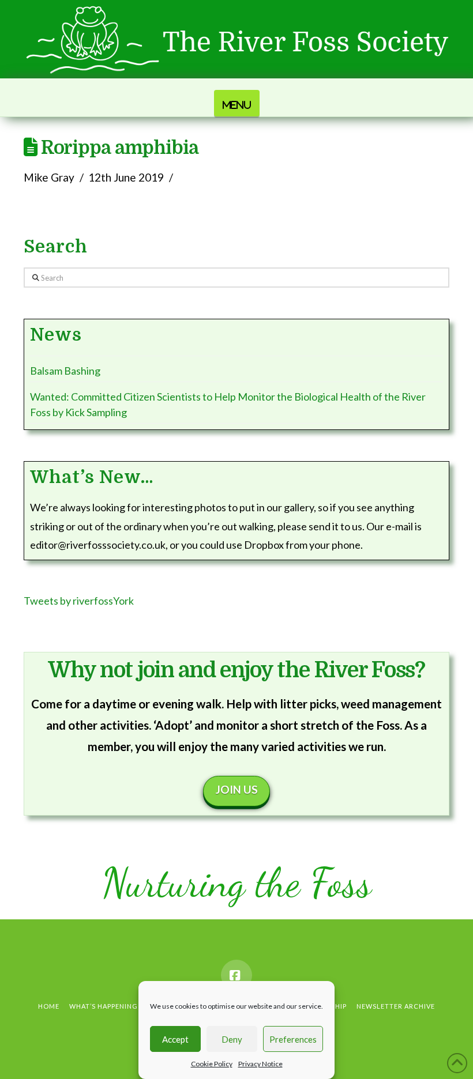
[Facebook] (236, 975)
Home (48, 1006)
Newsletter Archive (395, 1006)
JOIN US (237, 789)
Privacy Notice (260, 1063)
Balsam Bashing (65, 370)
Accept (175, 1039)
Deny (232, 1039)
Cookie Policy (211, 1063)
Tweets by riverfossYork (79, 600)
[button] (237, 103)
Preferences (293, 1039)
